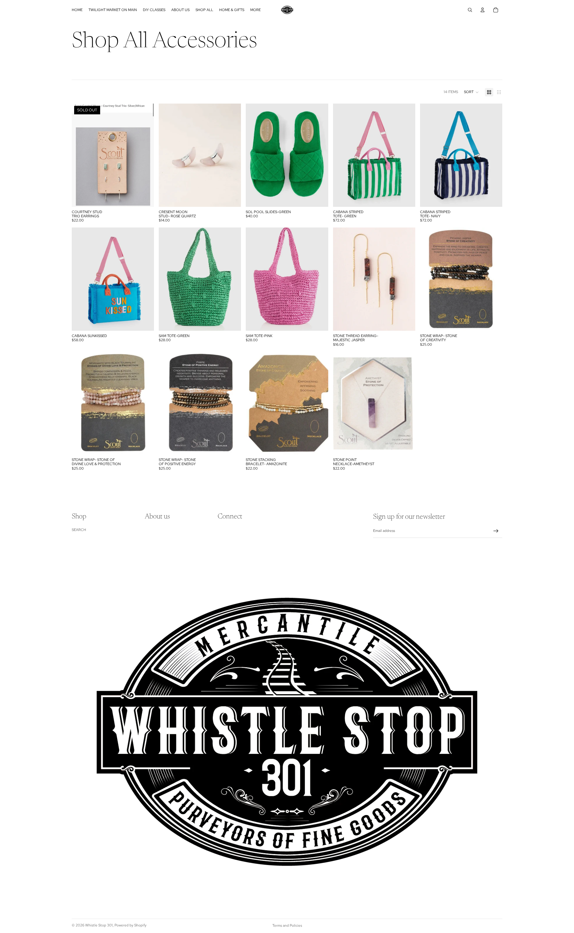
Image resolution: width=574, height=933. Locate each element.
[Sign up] (496, 531)
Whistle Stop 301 (99, 925)
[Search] (470, 9)
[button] (471, 92)
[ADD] (232, 197)
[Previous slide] (429, 279)
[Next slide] (493, 279)
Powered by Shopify (130, 925)
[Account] (482, 9)
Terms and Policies (287, 925)
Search (79, 529)
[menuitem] (255, 9)
